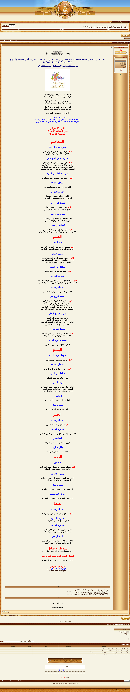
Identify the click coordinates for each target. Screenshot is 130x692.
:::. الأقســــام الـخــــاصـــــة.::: (103, 26)
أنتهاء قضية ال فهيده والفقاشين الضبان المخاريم (98, 593)
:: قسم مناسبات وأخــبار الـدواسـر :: (89, 26)
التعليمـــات (62, 29)
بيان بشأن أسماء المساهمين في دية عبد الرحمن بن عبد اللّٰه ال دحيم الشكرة (92, 589)
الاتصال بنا (19, 680)
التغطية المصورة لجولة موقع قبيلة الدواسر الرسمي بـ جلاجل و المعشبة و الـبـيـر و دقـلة (114, 648)
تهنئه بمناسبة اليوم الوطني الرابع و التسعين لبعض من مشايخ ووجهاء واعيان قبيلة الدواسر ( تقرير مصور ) (87, 594)
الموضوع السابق (68, 621)
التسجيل (108, 29)
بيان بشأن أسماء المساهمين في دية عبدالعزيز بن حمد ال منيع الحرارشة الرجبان (92, 592)
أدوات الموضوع (14, 40)
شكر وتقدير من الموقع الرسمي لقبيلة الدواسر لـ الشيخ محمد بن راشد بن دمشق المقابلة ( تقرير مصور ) (87, 590)
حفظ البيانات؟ (4, 25)
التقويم (19, 29)
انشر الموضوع (127, 38)
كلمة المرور (17, 26)
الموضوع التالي (61, 621)
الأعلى (1, 680)
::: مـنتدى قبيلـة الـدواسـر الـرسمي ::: (117, 26)
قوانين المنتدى (127, 640)
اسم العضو (17, 25)
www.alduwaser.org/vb (57, 571)
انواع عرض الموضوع (5, 40)
